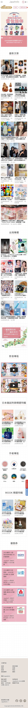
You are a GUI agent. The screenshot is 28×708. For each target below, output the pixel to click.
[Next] (25, 29)
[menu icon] (1, 2)
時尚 (13, 670)
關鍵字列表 (15, 683)
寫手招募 (4, 681)
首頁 (2, 666)
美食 (2, 670)
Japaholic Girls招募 (18, 681)
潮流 (2, 668)
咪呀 (16, 99)
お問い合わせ (5, 685)
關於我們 (4, 679)
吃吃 (14, 79)
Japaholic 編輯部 (5, 119)
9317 (2, 99)
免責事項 (15, 679)
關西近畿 (23, 7)
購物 (13, 672)
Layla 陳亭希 (18, 119)
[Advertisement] (14, 640)
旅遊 (13, 668)
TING (14, 258)
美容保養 (15, 666)
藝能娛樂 (4, 672)
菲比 (2, 203)
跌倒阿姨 (17, 203)
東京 (15, 7)
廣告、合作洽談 (5, 683)
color (14, 162)
